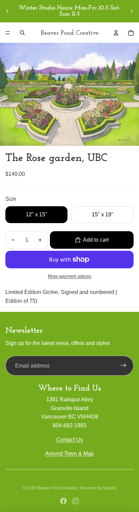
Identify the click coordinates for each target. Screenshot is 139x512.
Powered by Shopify (98, 488)
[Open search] (22, 32)
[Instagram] (76, 501)
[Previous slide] (7, 11)
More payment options (69, 276)
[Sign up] (123, 366)
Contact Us (69, 439)
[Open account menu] (116, 32)
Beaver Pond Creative (57, 488)
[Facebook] (63, 501)
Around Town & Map (69, 453)
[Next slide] (131, 11)
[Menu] (8, 33)
